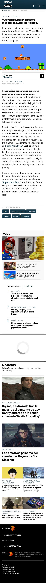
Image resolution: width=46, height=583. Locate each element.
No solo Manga (7, 370)
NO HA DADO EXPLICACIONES (8, 482)
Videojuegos (19, 368)
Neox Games (6, 10)
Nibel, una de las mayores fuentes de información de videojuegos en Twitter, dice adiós (11, 488)
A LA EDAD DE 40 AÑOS (10, 403)
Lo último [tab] (29, 286)
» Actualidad (22, 10)
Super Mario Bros (17, 211)
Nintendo (31, 211)
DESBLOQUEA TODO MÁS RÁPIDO (11, 512)
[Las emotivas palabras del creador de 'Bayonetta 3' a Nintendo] (23, 436)
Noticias (9, 364)
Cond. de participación (9, 571)
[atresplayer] (34, 6)
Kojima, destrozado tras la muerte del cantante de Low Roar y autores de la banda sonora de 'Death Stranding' (21, 411)
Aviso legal (5, 565)
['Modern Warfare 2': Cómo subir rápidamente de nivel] (12, 503)
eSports (30, 368)
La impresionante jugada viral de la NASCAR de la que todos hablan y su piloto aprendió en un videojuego (33, 516)
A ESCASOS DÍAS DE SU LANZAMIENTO (31, 482)
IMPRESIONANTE (29, 511)
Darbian (7, 216)
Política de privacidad (8, 567)
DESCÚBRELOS (17, 321)
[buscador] (39, 6)
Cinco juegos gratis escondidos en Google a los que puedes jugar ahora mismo (24, 325)
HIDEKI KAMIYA (7, 450)
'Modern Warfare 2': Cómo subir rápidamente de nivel (11, 516)
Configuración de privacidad (10, 573)
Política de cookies (8, 569)
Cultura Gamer (7, 368)
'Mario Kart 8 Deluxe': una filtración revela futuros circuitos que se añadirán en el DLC (24, 297)
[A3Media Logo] (8, 530)
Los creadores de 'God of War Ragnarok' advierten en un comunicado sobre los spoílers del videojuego (33, 488)
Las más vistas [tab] (14, 286)
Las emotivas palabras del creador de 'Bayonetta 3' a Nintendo (20, 456)
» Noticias (14, 10)
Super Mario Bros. (13, 145)
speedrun (25, 216)
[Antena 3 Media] (7, 554)
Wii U (5, 211)
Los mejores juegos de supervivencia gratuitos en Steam (22, 311)
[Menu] (43, 6)
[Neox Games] (10, 5)
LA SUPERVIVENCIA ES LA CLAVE (23, 307)
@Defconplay (7, 75)
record (15, 216)
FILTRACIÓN (15, 291)
